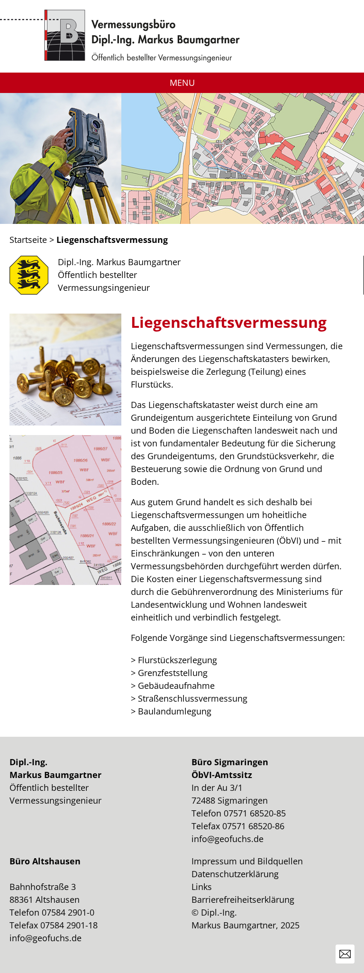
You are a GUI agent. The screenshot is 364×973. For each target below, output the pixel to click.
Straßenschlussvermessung (192, 698)
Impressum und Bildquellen (247, 861)
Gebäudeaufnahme (176, 685)
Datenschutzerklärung (235, 874)
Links (201, 886)
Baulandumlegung (174, 711)
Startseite (28, 239)
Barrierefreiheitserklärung (242, 899)
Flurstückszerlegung (177, 660)
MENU (182, 82)
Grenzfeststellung (173, 672)
